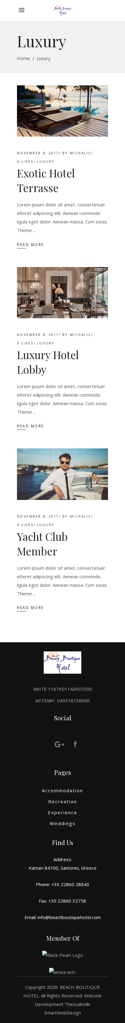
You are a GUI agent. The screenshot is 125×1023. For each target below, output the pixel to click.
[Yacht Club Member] (62, 474)
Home (23, 58)
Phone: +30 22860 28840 (62, 884)
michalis (80, 153)
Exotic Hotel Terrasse (46, 180)
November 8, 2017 (38, 153)
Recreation (62, 801)
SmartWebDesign (62, 1013)
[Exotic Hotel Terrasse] (62, 111)
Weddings (63, 823)
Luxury (46, 161)
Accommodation (62, 790)
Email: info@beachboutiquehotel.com (63, 917)
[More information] (23, 10)
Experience (62, 812)
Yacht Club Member (42, 543)
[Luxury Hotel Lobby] (62, 292)
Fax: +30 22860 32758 (62, 901)
